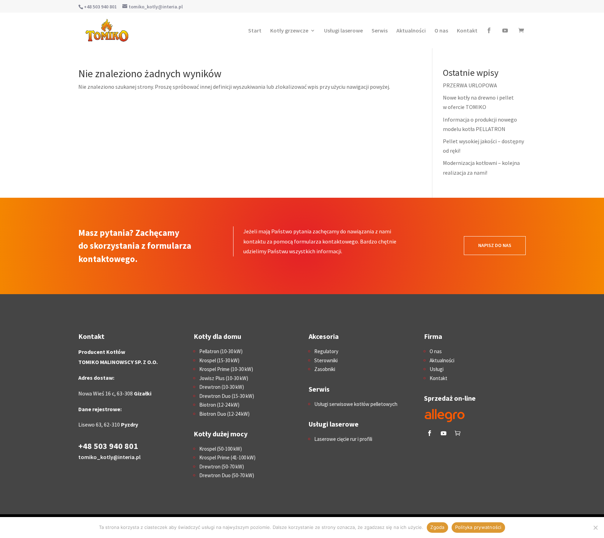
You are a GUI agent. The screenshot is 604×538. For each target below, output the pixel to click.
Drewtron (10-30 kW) (221, 387)
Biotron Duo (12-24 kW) (224, 413)
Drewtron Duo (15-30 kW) (226, 396)
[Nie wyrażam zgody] (595, 527)
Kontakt (467, 30)
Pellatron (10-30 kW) (221, 351)
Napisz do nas (494, 245)
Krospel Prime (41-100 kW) (227, 457)
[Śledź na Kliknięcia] (457, 433)
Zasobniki (324, 369)
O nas (441, 30)
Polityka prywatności (478, 527)
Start (254, 30)
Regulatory (326, 351)
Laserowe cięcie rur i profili (343, 439)
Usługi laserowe (343, 30)
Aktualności (411, 30)
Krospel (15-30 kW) (219, 360)
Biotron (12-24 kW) (219, 404)
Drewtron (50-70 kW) (221, 466)
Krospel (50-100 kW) (220, 448)
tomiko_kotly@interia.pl (109, 456)
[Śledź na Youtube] (443, 433)
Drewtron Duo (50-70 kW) (226, 475)
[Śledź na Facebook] (429, 433)
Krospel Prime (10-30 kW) (226, 369)
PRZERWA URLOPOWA (470, 85)
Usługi (437, 369)
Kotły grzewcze (289, 30)
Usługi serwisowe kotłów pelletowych (355, 404)
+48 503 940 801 (100, 6)
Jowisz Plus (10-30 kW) (223, 378)
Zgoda (437, 527)
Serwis (380, 30)
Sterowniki (326, 360)
